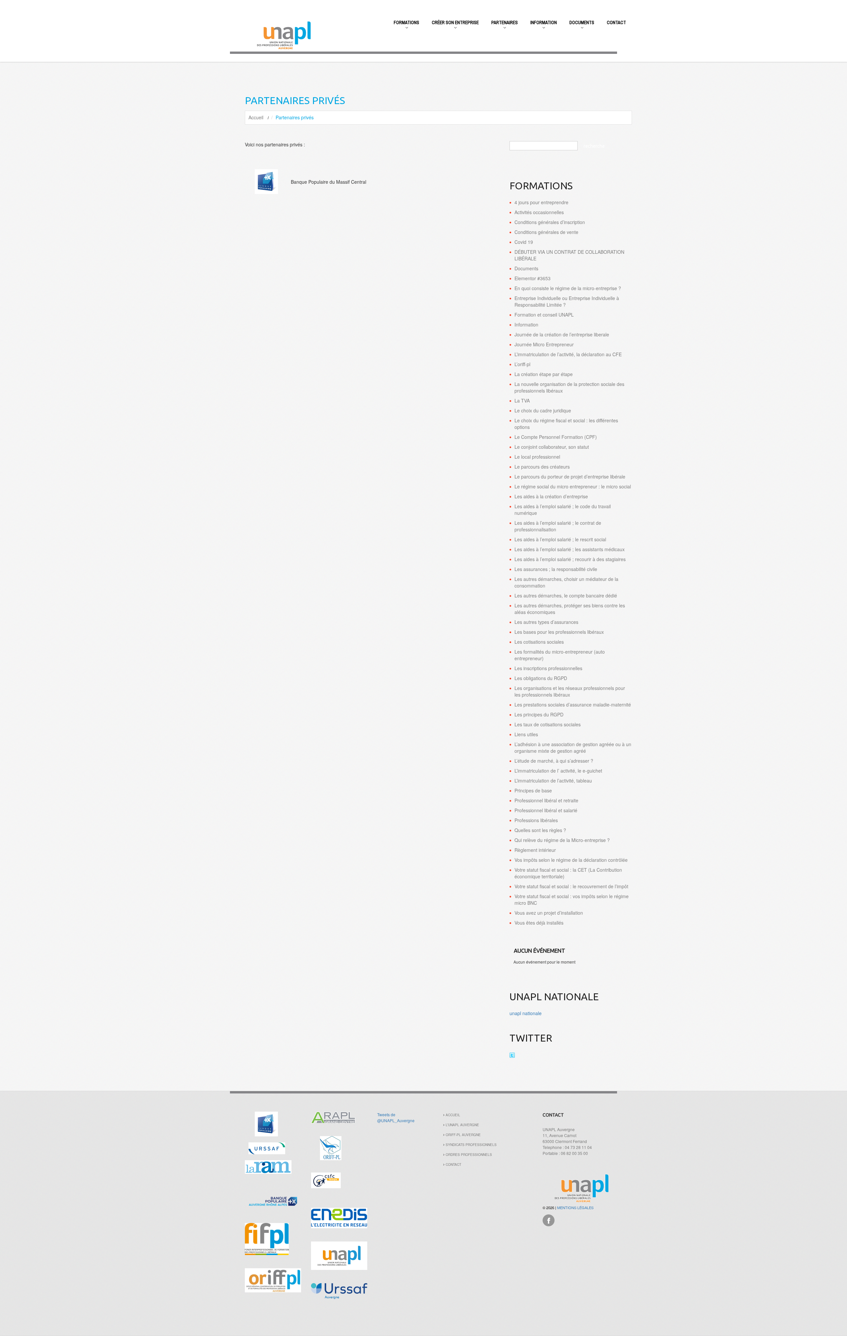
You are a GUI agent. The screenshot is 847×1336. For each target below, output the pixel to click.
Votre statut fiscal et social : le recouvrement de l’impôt (571, 886)
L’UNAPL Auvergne (462, 1125)
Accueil (255, 117)
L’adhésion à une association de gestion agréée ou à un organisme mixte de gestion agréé (572, 747)
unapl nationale (526, 1013)
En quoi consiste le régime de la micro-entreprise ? (567, 288)
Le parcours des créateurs (542, 466)
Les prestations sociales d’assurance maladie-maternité (572, 704)
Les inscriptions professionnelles (548, 668)
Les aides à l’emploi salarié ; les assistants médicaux (569, 549)
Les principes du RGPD (538, 714)
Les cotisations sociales (539, 641)
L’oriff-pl (522, 364)
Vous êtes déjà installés (538, 922)
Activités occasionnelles (539, 212)
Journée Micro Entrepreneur (544, 344)
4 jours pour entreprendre (541, 202)
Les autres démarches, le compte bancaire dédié (565, 595)
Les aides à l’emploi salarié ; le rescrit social (560, 539)
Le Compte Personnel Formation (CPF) (555, 437)
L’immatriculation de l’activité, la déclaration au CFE (568, 354)
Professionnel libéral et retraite (546, 800)
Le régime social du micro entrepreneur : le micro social (572, 486)
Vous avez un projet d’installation (548, 912)
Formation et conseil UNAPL (544, 314)
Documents (578, 25)
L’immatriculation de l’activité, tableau (553, 780)
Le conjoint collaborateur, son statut (551, 446)
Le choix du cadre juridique (542, 410)
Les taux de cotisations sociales (547, 724)
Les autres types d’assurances (546, 622)
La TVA (522, 400)
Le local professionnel (537, 456)
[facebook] (549, 1219)
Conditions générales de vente (546, 232)
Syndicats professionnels (471, 1144)
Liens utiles (526, 734)
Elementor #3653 (532, 278)
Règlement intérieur (535, 850)
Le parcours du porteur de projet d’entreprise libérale (569, 476)
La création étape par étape (543, 374)
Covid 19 (523, 242)
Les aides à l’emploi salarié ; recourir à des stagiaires (570, 559)
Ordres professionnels (469, 1154)
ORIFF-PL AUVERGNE (463, 1134)
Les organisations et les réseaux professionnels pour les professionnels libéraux (569, 691)
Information (540, 25)
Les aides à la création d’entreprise (551, 496)
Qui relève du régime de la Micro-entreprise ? (562, 840)
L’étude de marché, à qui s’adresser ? (553, 760)
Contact (616, 22)
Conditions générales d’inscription (549, 222)
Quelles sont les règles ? (540, 830)
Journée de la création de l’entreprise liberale (561, 334)
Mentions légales (575, 1207)
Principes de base (533, 790)
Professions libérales (536, 820)
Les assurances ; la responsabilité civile (555, 569)
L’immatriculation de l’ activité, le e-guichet (558, 770)
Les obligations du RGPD (540, 678)
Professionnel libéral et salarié (545, 810)
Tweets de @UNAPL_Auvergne (396, 1117)
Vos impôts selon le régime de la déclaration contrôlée (571, 860)
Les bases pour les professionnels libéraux (559, 632)
